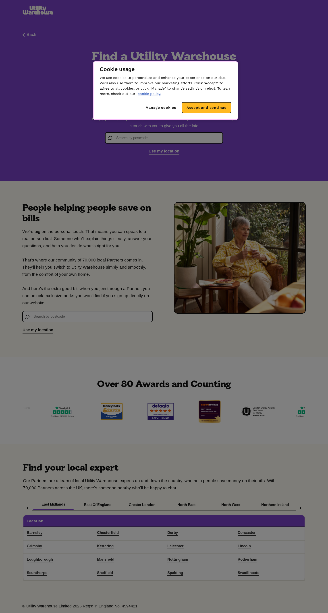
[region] (165, 90)
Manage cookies (160, 107)
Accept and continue (206, 107)
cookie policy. (149, 94)
